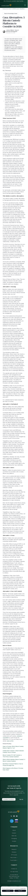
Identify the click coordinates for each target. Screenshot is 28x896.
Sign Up (21, 799)
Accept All (8, 890)
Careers (14, 833)
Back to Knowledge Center (10, 13)
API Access (14, 854)
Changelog (14, 838)
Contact (14, 841)
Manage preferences (14, 893)
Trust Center (13, 860)
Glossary (14, 852)
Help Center (13, 857)
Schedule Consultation (8, 799)
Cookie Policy (23, 888)
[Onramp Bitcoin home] (14, 811)
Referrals (14, 835)
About (14, 830)
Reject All (20, 890)
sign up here (10, 741)
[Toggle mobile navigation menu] (25, 5)
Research (14, 849)
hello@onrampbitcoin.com (14, 881)
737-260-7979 (14, 871)
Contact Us (14, 868)
